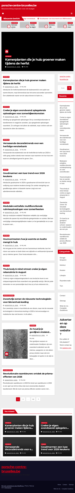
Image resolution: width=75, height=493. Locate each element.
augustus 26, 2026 (25, 67)
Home (59, 484)
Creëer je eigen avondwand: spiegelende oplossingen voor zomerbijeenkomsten (65, 124)
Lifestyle (33, 22)
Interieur (14, 22)
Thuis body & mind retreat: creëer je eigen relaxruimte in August (65, 193)
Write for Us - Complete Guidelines (64, 308)
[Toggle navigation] (72, 13)
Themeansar (7, 487)
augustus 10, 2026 (38, 335)
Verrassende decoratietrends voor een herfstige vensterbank (65, 140)
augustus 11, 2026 (11, 305)
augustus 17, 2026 (11, 245)
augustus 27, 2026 (11, 87)
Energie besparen (9, 295)
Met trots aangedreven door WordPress (12, 486)
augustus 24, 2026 (11, 149)
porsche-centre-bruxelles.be (18, 5)
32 (33, 399)
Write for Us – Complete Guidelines (64, 489)
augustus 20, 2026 (11, 212)
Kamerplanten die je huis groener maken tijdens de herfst (19, 428)
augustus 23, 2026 (11, 179)
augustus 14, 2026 (11, 275)
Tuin (61, 286)
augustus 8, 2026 (11, 380)
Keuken (70, 22)
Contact (62, 295)
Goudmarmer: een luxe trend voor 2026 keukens (55, 448)
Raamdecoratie (8, 370)
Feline (37, 67)
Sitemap (63, 301)
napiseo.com (66, 348)
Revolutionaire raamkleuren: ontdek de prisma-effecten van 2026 (65, 239)
